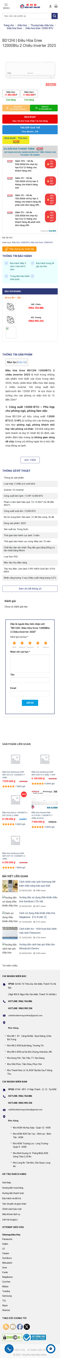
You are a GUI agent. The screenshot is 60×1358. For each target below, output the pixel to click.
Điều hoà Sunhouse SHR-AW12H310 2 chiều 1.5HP (43, 773)
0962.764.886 (36, 307)
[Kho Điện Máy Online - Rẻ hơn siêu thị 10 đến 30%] (30, 6)
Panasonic (7, 1239)
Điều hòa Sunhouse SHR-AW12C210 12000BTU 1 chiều (13, 774)
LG (3, 1248)
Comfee (6, 1282)
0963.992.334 (36, 321)
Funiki (5, 1272)
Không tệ (22, 647)
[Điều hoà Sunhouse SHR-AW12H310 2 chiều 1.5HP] (45, 759)
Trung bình (30, 647)
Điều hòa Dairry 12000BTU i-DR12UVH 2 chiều (15, 813)
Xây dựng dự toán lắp (21, 248)
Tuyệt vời (46, 647)
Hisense (6, 1310)
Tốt (38, 647)
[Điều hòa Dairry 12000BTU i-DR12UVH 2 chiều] (15, 799)
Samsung (7, 1296)
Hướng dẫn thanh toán (13, 1193)
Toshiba (6, 1291)
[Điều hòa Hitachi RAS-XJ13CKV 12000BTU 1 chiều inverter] (45, 799)
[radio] (10, 93)
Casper (5, 1253)
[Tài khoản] (50, 6)
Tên (12, 674)
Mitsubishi (7, 1263)
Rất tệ (14, 647)
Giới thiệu (6, 1182)
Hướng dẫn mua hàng (12, 1188)
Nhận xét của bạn (20, 652)
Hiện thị (22, 362)
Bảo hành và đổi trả (11, 1198)
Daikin (5, 1244)
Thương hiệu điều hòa (42, 25)
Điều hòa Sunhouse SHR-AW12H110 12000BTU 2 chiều (13, 856)
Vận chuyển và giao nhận (14, 1204)
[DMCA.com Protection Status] (12, 1337)
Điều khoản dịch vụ (11, 1214)
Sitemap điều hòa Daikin (41, 1350)
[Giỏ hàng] (56, 6)
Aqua (5, 1305)
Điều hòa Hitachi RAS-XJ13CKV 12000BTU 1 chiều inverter (42, 815)
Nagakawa (7, 1277)
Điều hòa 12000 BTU (21, 242)
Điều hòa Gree (14, 28)
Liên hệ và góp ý (10, 1219)
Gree (4, 1267)
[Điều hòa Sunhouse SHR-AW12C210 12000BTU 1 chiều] (15, 759)
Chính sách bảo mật (12, 1209)
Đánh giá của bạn (19, 637)
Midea (5, 1286)
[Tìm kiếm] (55, 16)
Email (13, 688)
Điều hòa (22, 25)
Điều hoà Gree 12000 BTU (39, 28)
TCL (4, 1300)
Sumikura (7, 1258)
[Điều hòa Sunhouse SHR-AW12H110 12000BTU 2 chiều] (15, 840)
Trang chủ (9, 25)
